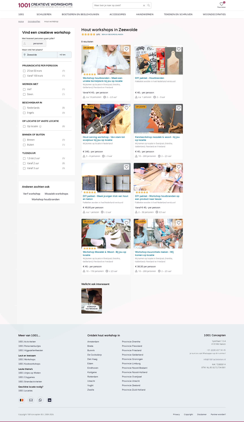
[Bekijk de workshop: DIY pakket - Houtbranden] (158, 60)
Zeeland (136, 385)
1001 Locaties (25, 391)
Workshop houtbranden (45, 199)
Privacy (176, 414)
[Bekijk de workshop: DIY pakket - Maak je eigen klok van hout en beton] (106, 178)
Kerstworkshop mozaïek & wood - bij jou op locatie (157, 139)
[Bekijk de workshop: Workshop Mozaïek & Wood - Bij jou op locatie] (106, 233)
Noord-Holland (139, 372)
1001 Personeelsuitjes (29, 346)
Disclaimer (202, 414)
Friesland (136, 350)
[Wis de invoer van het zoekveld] (144, 5)
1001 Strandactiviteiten (30, 381)
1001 (21, 14)
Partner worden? (218, 414)
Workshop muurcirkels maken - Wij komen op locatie (154, 254)
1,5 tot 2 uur (46, 158)
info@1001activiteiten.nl (215, 359)
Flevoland (137, 346)
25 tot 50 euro (46, 70)
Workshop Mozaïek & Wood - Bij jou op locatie (104, 254)
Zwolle (90, 390)
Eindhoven (92, 368)
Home (21, 21)
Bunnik (91, 350)
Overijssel (137, 377)
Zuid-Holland (138, 390)
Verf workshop (31, 193)
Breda (90, 346)
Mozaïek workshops (56, 193)
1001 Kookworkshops (29, 364)
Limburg (136, 363)
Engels (46, 112)
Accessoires (118, 14)
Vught (90, 385)
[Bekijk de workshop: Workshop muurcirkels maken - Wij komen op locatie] (158, 233)
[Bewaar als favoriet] (126, 49)
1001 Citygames (26, 377)
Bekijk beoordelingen (112, 34)
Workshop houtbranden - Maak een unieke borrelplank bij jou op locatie (103, 80)
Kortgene (92, 372)
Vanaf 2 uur (46, 163)
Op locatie (46, 126)
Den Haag (92, 359)
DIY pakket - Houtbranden (149, 78)
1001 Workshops (26, 359)
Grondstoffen (34, 21)
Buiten (46, 144)
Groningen (137, 359)
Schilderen (44, 14)
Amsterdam (93, 342)
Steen (46, 94)
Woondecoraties (214, 14)
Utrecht (91, 381)
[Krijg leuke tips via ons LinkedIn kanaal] (49, 400)
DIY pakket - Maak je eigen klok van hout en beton (105, 198)
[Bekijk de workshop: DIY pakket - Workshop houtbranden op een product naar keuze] (158, 178)
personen (38, 43)
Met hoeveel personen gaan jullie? (38, 38)
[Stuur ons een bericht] (31, 400)
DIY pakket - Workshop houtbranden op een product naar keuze (157, 198)
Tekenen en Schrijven (178, 14)
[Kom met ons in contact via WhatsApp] (40, 400)
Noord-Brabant (139, 368)
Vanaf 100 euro (46, 75)
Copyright (188, 414)
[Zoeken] (148, 5)
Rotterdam (92, 377)
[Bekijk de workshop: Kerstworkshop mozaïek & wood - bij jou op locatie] (158, 119)
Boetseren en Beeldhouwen (80, 14)
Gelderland (137, 355)
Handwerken (144, 14)
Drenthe (136, 342)
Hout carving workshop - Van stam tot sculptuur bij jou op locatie (104, 139)
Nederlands (46, 107)
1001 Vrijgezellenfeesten (30, 350)
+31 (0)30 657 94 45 (216, 350)
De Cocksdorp (94, 355)
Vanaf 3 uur (46, 168)
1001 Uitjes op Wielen (29, 373)
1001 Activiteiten (27, 342)
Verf (46, 89)
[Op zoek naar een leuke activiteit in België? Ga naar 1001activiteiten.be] (21, 400)
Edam (90, 363)
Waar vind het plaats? (32, 50)
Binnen (46, 139)
